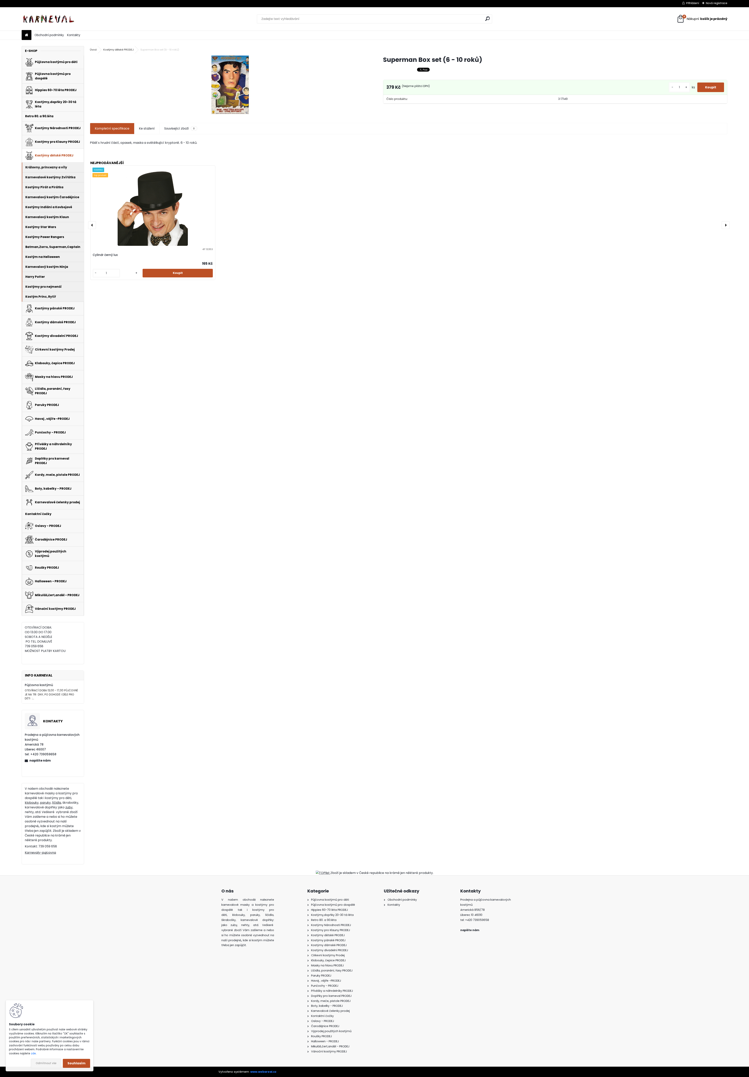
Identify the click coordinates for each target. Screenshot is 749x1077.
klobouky (32, 802)
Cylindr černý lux (105, 255)
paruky (45, 802)
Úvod (93, 49)
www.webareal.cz (263, 1072)
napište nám (40, 760)
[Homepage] (26, 35)
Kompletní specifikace (112, 128)
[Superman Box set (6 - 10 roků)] (230, 85)
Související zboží (179, 128)
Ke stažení (147, 128)
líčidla (56, 802)
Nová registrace (716, 3)
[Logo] (48, 19)
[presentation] (92, 225)
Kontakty (73, 35)
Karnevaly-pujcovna (40, 852)
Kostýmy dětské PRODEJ (118, 49)
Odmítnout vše (46, 1063)
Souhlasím (76, 1063)
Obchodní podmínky (49, 35)
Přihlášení (692, 3)
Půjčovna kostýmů (39, 685)
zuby (69, 807)
